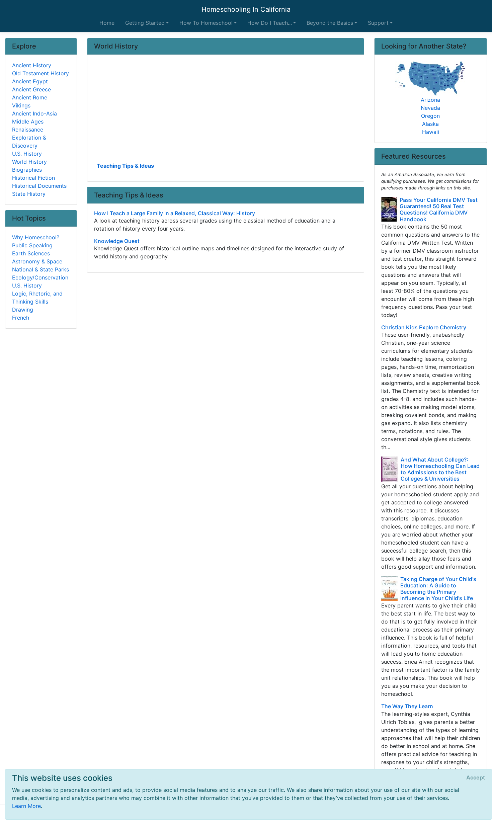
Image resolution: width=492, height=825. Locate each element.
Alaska (430, 123)
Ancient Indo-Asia (34, 113)
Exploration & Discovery (29, 141)
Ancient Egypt (30, 81)
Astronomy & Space (37, 261)
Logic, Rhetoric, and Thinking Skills (37, 297)
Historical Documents (39, 185)
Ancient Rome (29, 97)
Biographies (27, 169)
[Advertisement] (225, 111)
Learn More (26, 806)
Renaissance (27, 129)
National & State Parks (40, 269)
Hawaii (430, 132)
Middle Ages (28, 121)
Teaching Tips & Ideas (125, 165)
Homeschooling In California (246, 9)
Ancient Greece (31, 89)
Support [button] (378, 22)
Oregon (430, 115)
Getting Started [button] (145, 22)
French (20, 317)
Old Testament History (40, 73)
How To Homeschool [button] (206, 22)
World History (29, 161)
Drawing (22, 309)
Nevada (430, 107)
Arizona (430, 99)
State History (29, 193)
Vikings (21, 105)
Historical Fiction (33, 177)
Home (106, 22)
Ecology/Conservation (40, 277)
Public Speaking (32, 245)
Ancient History (31, 65)
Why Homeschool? (35, 237)
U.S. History (27, 153)
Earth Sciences (31, 253)
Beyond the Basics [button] (330, 22)
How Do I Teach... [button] (269, 22)
